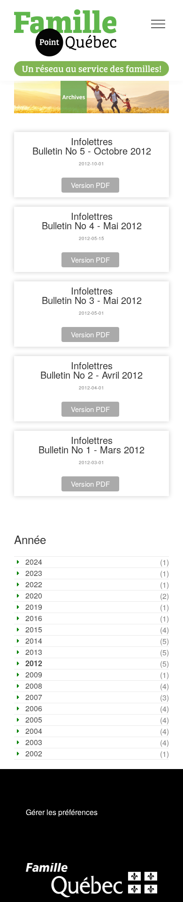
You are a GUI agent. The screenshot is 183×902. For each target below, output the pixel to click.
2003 (33, 742)
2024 (33, 562)
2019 (33, 607)
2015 (33, 629)
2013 (33, 652)
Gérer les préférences (62, 812)
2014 (33, 641)
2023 (33, 573)
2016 (33, 618)
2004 (33, 731)
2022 (33, 584)
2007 (33, 697)
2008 (33, 686)
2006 (33, 708)
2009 (33, 674)
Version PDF (90, 185)
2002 (33, 753)
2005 (33, 720)
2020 (33, 596)
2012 (33, 663)
